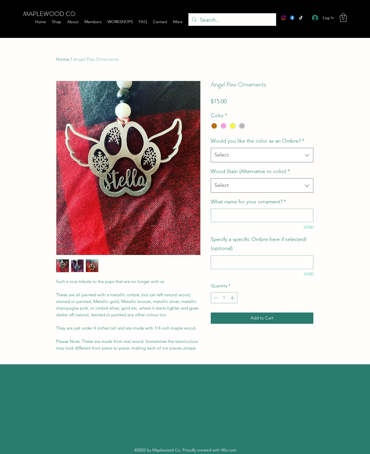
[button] (343, 17)
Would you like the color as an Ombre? (257, 141)
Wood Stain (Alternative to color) (250, 171)
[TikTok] (301, 18)
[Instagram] (283, 18)
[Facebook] (292, 18)
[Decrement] (215, 298)
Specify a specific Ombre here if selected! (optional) (259, 244)
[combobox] (262, 155)
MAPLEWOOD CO (49, 13)
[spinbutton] (224, 298)
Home (62, 59)
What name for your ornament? (248, 201)
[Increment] (233, 298)
